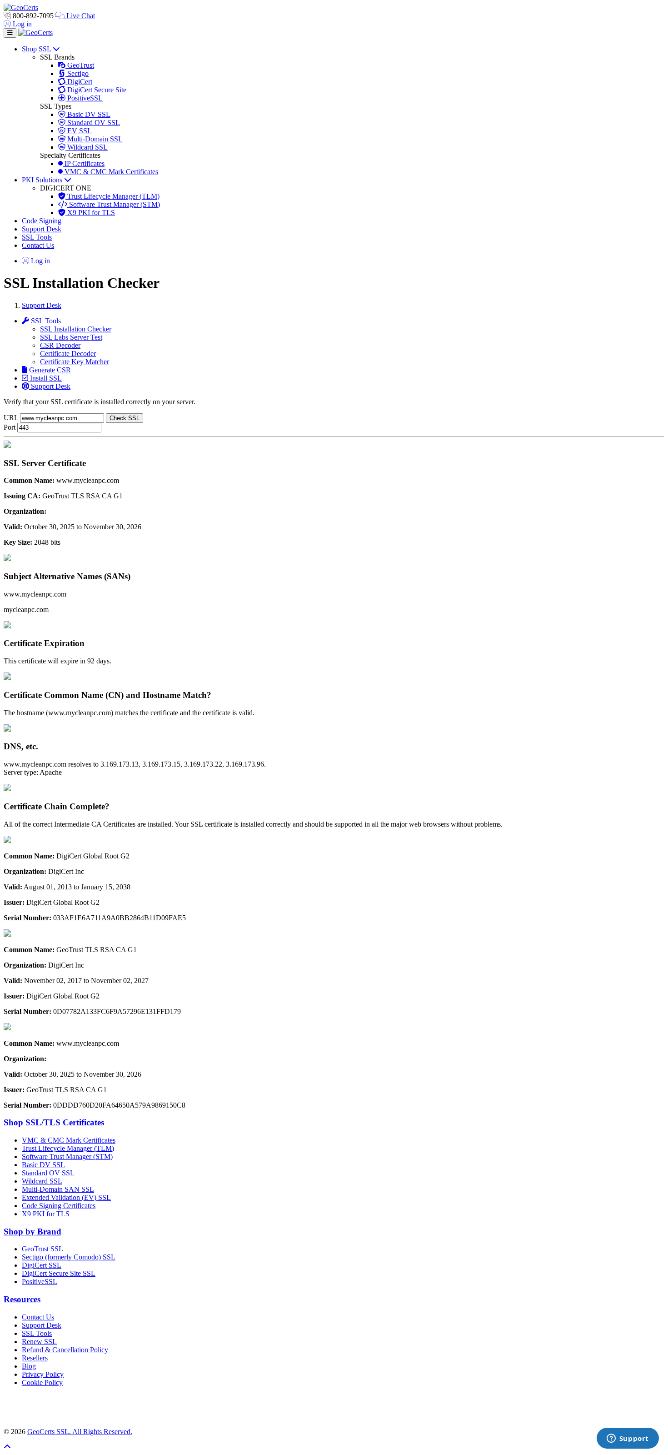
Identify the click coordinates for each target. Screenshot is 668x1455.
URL (11, 417)
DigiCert (78, 81)
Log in (21, 24)
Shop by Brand (32, 1231)
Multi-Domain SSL (94, 139)
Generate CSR (49, 370)
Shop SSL (37, 49)
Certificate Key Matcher (74, 362)
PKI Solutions (43, 180)
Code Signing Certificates (58, 1205)
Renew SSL (39, 1341)
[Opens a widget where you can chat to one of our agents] (627, 1439)
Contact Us (38, 245)
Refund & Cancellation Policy (65, 1350)
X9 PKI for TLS (90, 212)
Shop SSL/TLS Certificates (54, 1122)
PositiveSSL (84, 98)
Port (9, 427)
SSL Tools (37, 237)
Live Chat (80, 16)
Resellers (35, 1358)
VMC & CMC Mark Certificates (110, 172)
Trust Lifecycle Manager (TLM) (112, 196)
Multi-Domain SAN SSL (58, 1189)
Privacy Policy (43, 1374)
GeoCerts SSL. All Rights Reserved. (79, 1431)
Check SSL (125, 418)
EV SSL (78, 131)
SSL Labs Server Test (71, 337)
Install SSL (45, 378)
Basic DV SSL (87, 114)
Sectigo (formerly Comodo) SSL (68, 1257)
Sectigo (77, 73)
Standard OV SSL (92, 122)
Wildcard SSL (86, 147)
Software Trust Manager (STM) (113, 204)
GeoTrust (79, 65)
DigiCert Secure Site (95, 90)
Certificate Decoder (68, 353)
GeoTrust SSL (42, 1249)
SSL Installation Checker (75, 329)
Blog (29, 1366)
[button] (334, 1407)
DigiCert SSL (41, 1265)
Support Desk (41, 229)
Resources (22, 1299)
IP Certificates (84, 163)
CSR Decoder (60, 345)
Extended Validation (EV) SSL (66, 1197)
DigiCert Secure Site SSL (58, 1273)
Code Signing (41, 221)
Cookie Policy (42, 1382)
